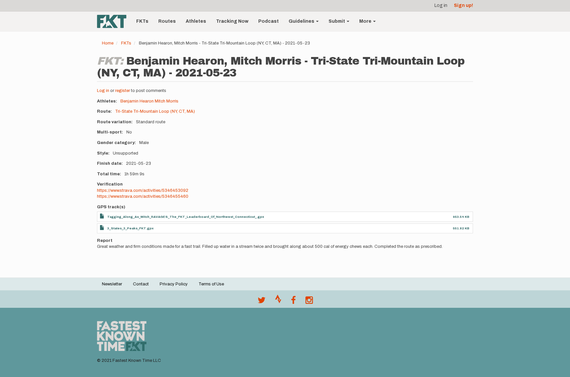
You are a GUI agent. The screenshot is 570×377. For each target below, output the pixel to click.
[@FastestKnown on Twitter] (262, 302)
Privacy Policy (174, 284)
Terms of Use (211, 284)
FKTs (142, 21)
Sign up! (463, 5)
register (122, 90)
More (365, 21)
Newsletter (112, 284)
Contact (141, 284)
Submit (337, 21)
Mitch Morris (166, 101)
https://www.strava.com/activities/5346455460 (142, 196)
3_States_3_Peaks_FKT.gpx (130, 228)
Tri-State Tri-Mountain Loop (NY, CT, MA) (155, 111)
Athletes (196, 21)
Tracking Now (232, 21)
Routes (167, 21)
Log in (440, 5)
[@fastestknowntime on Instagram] (309, 302)
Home (107, 43)
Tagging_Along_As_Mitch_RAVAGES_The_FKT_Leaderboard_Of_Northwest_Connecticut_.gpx (185, 216)
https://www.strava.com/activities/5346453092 (142, 190)
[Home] (114, 21)
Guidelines (302, 21)
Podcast (268, 21)
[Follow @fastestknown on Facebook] (293, 302)
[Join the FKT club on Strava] (278, 302)
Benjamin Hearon (137, 101)
